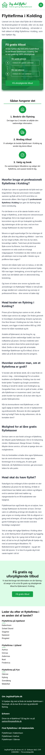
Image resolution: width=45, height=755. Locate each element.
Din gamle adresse (19, 59)
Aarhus (5, 650)
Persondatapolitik (27, 752)
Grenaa (5, 653)
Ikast (4, 659)
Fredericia (6, 663)
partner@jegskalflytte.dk (12, 721)
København (6, 625)
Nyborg (5, 677)
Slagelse (5, 632)
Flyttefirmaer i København (12, 733)
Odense (5, 674)
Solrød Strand (7, 629)
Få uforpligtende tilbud (22, 83)
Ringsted (5, 638)
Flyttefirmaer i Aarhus (10, 736)
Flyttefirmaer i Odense (11, 739)
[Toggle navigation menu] (41, 5)
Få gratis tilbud (22, 594)
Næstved (5, 635)
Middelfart (6, 684)
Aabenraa (6, 656)
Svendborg (6, 681)
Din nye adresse (18, 70)
